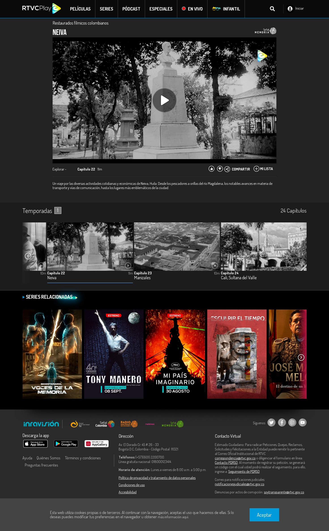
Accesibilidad (128, 492)
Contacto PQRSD (226, 462)
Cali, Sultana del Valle (239, 277)
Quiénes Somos (48, 457)
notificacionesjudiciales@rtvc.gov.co (239, 484)
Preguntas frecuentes (41, 465)
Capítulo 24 (230, 273)
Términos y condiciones (83, 457)
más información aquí (173, 517)
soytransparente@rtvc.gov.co (284, 492)
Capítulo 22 (56, 273)
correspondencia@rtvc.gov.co (235, 458)
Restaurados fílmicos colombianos (81, 23)
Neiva (51, 277)
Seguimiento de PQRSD (244, 471)
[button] (28, 256)
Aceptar (264, 515)
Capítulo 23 (143, 273)
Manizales (142, 277)
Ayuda (27, 457)
